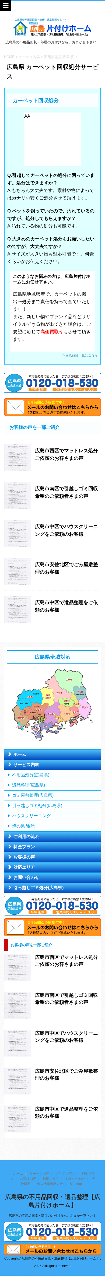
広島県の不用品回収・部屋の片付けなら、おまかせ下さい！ (52, 1216)
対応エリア (24, 867)
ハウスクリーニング (31, 815)
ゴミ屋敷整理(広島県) (33, 795)
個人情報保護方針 (50, 1184)
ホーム (19, 754)
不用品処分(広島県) (30, 775)
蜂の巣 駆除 (23, 826)
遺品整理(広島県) (28, 785)
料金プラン (24, 846)
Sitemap (76, 1184)
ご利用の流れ (26, 836)
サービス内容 (26, 764)
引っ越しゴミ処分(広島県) (37, 805)
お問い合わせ (26, 877)
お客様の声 (24, 857)
